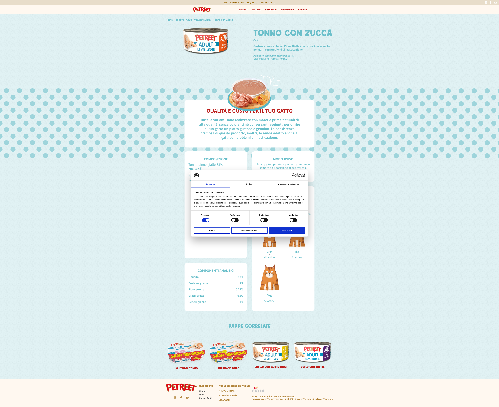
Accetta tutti (286, 230)
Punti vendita (287, 10)
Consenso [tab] (210, 184)
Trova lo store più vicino (234, 386)
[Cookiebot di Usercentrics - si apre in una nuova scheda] (293, 175)
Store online (271, 10)
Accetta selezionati (249, 230)
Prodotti (243, 10)
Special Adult (205, 398)
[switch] (235, 220)
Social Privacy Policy (320, 399)
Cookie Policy (260, 399)
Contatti (302, 10)
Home (169, 19)
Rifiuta (212, 230)
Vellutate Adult (202, 19)
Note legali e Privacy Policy (288, 399)
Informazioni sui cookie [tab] (288, 184)
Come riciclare (228, 395)
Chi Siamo (256, 10)
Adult (189, 19)
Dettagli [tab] (249, 184)
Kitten (202, 391)
